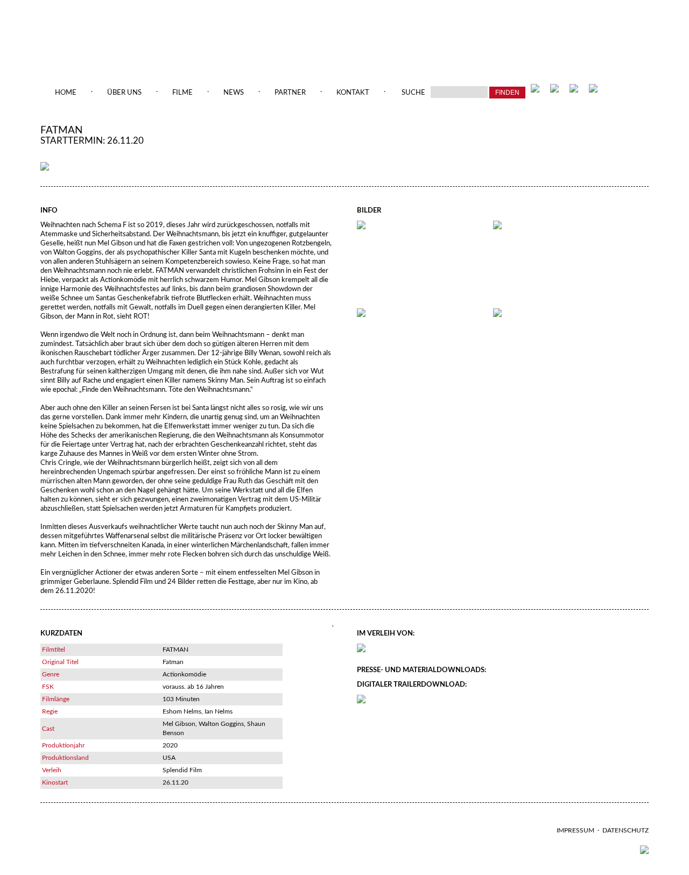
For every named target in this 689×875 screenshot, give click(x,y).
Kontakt (352, 92)
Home (65, 92)
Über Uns (124, 92)
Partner (290, 92)
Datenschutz (625, 830)
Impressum (575, 830)
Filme (182, 92)
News (233, 92)
